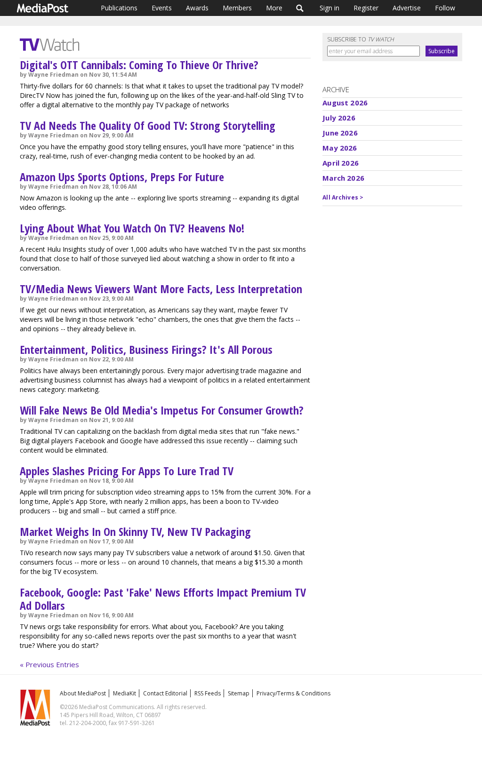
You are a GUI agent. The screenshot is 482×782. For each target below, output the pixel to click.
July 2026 (338, 117)
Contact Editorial (165, 693)
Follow (445, 7)
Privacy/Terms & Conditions (293, 693)
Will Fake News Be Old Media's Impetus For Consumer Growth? (162, 410)
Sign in (329, 7)
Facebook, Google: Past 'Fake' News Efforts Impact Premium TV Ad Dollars (163, 598)
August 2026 (345, 102)
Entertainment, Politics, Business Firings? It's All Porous (146, 349)
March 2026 (343, 178)
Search (300, 8)
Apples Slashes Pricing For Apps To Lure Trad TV (126, 471)
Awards (197, 7)
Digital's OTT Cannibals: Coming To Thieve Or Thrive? (139, 64)
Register (365, 7)
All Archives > (342, 197)
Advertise (407, 7)
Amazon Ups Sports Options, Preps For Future (122, 176)
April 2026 (340, 163)
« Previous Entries (49, 664)
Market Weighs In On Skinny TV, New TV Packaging (135, 531)
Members (237, 7)
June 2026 (339, 132)
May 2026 (339, 147)
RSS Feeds (207, 693)
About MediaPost (83, 693)
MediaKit (124, 693)
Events (162, 7)
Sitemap (238, 693)
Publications (119, 7)
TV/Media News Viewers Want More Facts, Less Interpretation (161, 288)
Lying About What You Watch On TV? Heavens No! (132, 228)
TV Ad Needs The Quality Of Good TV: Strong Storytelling (147, 125)
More (274, 7)
